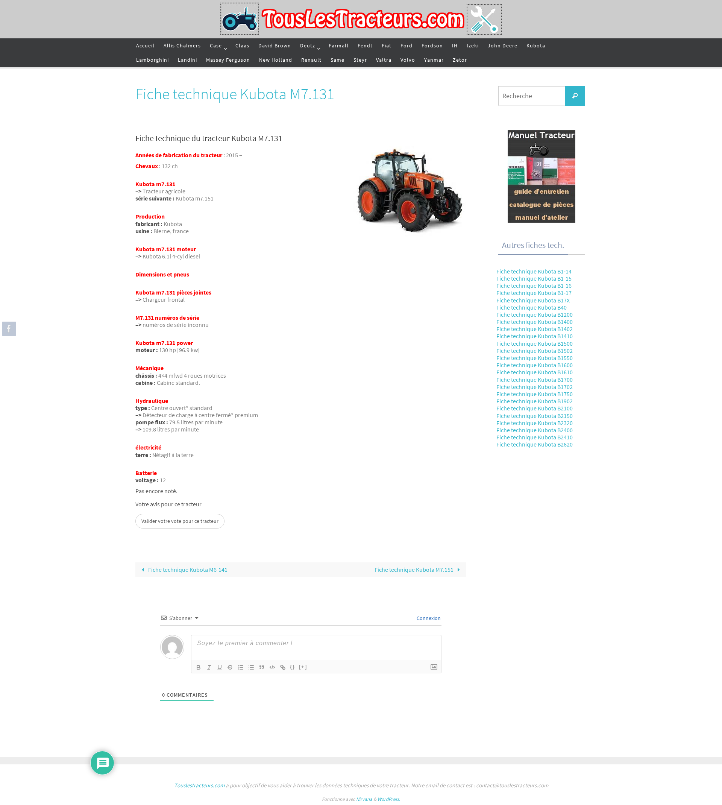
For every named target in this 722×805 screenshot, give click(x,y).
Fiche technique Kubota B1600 (534, 365)
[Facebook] (8, 329)
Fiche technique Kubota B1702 (534, 386)
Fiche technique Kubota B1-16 (534, 285)
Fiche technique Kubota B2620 (534, 444)
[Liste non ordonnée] (251, 667)
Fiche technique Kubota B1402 (534, 329)
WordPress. (389, 799)
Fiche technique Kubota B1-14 (534, 271)
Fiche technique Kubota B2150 (534, 415)
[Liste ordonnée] (240, 667)
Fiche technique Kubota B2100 (534, 408)
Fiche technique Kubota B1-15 (534, 278)
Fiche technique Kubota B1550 (534, 357)
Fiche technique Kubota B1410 (534, 336)
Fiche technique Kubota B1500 (534, 343)
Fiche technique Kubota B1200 (534, 314)
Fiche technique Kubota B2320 (534, 423)
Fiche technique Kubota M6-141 (187, 569)
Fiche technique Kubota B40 (531, 307)
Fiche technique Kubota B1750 (534, 394)
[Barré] (230, 667)
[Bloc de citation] (261, 667)
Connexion (428, 618)
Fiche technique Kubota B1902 (534, 401)
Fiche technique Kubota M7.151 (415, 569)
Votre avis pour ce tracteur (168, 504)
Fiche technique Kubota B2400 (534, 430)
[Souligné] (219, 667)
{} (292, 667)
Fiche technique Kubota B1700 (534, 379)
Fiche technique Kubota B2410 (534, 437)
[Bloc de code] (272, 667)
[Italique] (209, 667)
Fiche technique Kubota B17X (533, 300)
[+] (303, 667)
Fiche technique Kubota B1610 (534, 372)
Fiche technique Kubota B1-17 (534, 292)
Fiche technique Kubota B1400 (534, 321)
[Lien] (283, 667)
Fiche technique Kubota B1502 (534, 350)
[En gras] (198, 667)
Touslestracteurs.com (199, 785)
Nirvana (364, 799)
